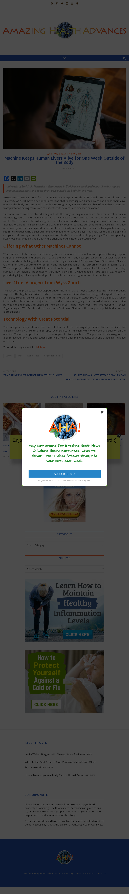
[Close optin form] (103, 413)
